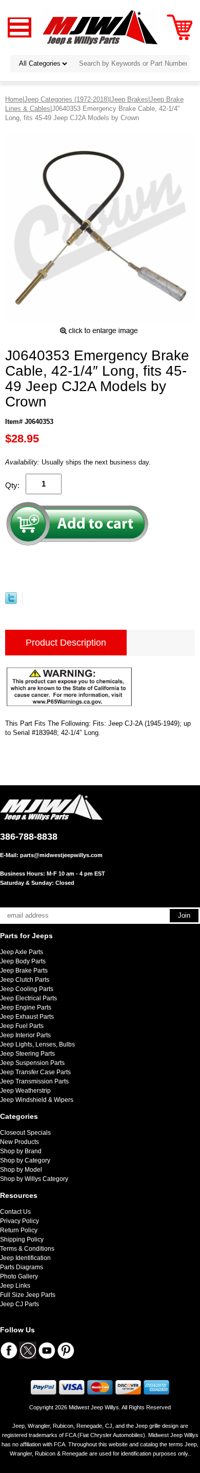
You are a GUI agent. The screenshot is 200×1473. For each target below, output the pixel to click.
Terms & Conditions (27, 1248)
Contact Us (15, 1211)
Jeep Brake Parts (24, 970)
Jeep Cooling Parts (26, 989)
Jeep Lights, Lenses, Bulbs (37, 1044)
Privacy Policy (19, 1221)
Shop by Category (25, 1160)
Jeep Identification (25, 1258)
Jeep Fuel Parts (22, 1026)
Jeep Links (15, 1285)
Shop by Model (21, 1169)
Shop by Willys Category (34, 1179)
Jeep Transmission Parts (34, 1081)
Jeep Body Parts (23, 961)
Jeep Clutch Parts (24, 979)
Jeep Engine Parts (25, 1007)
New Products (19, 1142)
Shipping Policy (22, 1239)
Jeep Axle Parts (21, 952)
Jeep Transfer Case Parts (35, 1072)
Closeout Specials (25, 1132)
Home (14, 99)
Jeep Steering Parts (27, 1053)
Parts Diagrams (21, 1267)
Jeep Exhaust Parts (27, 1016)
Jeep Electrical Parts (28, 998)
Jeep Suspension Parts (32, 1063)
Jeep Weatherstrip (25, 1090)
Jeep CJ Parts (19, 1304)
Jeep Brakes (129, 99)
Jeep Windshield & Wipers (36, 1099)
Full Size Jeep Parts (27, 1294)
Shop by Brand (21, 1151)
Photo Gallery (19, 1276)
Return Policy (18, 1230)
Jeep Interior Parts (25, 1035)
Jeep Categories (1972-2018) (66, 99)
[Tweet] (11, 602)
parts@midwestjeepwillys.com (61, 855)
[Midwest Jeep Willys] (100, 27)
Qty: (12, 485)
